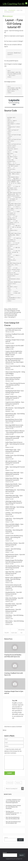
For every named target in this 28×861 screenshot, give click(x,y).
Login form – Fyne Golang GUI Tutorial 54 (14, 519)
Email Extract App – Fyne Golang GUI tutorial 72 (15, 414)
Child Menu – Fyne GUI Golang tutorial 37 (14, 616)
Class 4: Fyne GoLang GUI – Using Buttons (15, 367)
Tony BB (6, 632)
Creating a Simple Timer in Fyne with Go (14, 340)
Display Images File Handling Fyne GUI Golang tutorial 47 (14, 561)
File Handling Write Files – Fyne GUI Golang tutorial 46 (14, 567)
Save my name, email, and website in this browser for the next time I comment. (13, 751)
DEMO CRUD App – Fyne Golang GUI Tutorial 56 (14, 507)
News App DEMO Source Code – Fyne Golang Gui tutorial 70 (14, 426)
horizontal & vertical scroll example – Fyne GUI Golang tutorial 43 (13, 586)
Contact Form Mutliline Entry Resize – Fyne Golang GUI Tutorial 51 (14, 537)
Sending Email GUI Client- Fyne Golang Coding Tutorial (14, 391)
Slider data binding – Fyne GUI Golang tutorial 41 (14, 599)
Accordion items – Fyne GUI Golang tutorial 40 (13, 604)
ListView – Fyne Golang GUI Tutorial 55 (13, 513)
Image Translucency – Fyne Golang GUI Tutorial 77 (13, 397)
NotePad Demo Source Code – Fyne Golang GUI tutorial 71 (14, 420)
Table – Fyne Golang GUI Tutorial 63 (15, 467)
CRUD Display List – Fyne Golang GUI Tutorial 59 (15, 490)
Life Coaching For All (13, 4)
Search (6, 837)
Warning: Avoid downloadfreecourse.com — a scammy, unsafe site (13, 813)
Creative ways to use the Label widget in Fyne (14, 346)
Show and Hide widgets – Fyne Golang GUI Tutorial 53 (14, 525)
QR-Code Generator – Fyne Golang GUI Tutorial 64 (13, 462)
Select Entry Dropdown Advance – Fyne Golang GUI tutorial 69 (14, 431)
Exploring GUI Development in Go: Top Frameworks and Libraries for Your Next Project (14, 360)
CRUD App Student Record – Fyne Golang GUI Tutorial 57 (13, 502)
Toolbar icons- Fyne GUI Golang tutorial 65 (14, 456)
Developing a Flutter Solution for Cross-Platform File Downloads (13, 807)
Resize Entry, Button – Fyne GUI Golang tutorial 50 (14, 544)
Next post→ (18, 782)
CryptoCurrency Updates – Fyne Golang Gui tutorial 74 (14, 403)
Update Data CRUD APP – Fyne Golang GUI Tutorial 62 (14, 473)
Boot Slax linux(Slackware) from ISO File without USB (12, 818)
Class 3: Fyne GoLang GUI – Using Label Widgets (15, 372)
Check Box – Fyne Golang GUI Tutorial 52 (14, 530)
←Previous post (10, 782)
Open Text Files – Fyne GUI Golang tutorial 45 (13, 572)
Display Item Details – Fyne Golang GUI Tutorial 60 (13, 485)
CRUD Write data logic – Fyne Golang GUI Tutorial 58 (13, 496)
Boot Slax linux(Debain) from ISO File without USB (13, 822)
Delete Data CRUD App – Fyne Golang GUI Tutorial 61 (14, 479)
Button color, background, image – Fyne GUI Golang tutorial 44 (13, 579)
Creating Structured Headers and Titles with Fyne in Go (13, 329)
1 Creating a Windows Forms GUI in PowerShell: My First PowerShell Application (13, 801)
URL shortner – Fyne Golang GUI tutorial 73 (14, 408)
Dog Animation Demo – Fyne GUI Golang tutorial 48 (15, 555)
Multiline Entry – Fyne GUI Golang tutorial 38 (13, 610)
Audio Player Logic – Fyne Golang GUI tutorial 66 (12, 450)
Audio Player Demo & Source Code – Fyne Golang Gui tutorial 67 (14, 443)
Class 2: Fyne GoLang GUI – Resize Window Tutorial (13, 378)
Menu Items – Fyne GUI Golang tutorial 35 (14, 621)
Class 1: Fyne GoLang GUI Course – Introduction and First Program (15, 385)
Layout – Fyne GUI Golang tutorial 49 (13, 549)
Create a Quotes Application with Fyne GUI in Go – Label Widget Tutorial (13, 352)
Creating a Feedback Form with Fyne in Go (14, 335)
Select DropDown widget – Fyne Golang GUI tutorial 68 (14, 437)
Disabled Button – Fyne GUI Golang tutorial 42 (13, 593)
